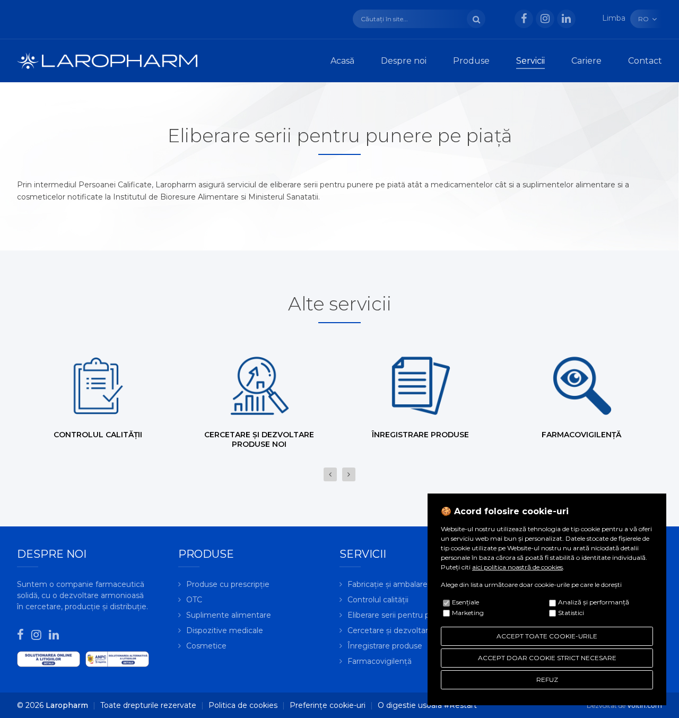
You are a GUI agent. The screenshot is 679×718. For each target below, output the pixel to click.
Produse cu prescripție (227, 584)
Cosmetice (206, 646)
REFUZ (547, 680)
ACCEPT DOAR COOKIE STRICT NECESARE (547, 658)
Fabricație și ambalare (387, 584)
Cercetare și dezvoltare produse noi (412, 630)
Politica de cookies (242, 705)
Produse (471, 61)
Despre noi (403, 61)
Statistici (571, 613)
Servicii (530, 61)
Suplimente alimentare (228, 615)
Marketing (468, 613)
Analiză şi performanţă (593, 602)
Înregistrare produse (384, 646)
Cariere (586, 61)
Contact (645, 61)
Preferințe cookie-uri (327, 705)
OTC (194, 599)
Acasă (342, 61)
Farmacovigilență (379, 661)
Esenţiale (465, 602)
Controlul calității (377, 599)
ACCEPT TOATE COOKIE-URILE (547, 636)
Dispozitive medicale (224, 630)
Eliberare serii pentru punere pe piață (415, 615)
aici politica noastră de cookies (517, 567)
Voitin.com (644, 706)
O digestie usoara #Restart (427, 705)
